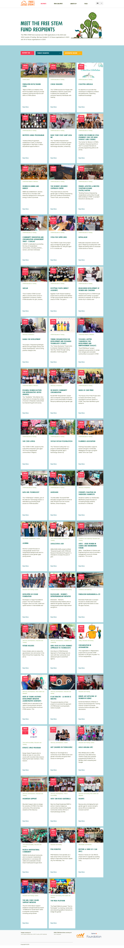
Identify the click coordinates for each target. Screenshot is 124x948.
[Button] (34, 85)
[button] (73, 4)
